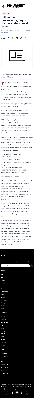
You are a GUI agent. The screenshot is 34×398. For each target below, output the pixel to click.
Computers (4, 280)
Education (6, 32)
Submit (3, 334)
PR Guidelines (4, 356)
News (2, 337)
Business (3, 277)
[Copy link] (25, 38)
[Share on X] (12, 38)
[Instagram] (26, 393)
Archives (3, 339)
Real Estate (4, 300)
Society (3, 303)
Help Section (4, 322)
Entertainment (4, 292)
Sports (3, 306)
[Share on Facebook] (8, 38)
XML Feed (22, 386)
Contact (3, 376)
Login (2, 325)
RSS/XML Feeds (5, 365)
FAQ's (2, 362)
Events (3, 294)
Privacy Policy (4, 373)
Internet (3, 286)
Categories (4, 342)
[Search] (31, 265)
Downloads (4, 359)
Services (3, 320)
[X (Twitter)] (7, 393)
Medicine (3, 297)
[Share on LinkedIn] (17, 38)
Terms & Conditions (6, 386)
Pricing (3, 331)
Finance (3, 283)
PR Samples (4, 353)
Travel (2, 308)
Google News (4, 367)
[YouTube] (21, 393)
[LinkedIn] (17, 393)
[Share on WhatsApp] (21, 38)
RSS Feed (3, 345)
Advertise (3, 370)
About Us (3, 317)
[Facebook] (12, 393)
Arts (2, 275)
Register (3, 328)
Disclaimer (28, 384)
